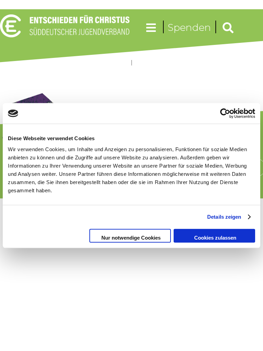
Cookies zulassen (215, 237)
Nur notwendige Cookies (131, 237)
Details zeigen (224, 217)
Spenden (189, 27)
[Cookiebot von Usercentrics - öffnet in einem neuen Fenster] (225, 113)
